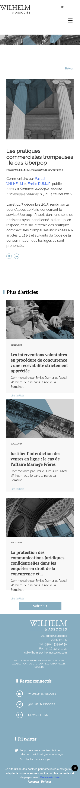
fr (62, 7)
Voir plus (40, 605)
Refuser (46, 781)
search (56, 8)
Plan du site (29, 664)
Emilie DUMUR (39, 184)
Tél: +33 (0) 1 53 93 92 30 (53, 644)
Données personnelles (52, 664)
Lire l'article (17, 395)
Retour (69, 68)
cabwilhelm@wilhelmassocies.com (45, 652)
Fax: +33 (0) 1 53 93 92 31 (53, 648)
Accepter (33, 781)
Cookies (39, 667)
